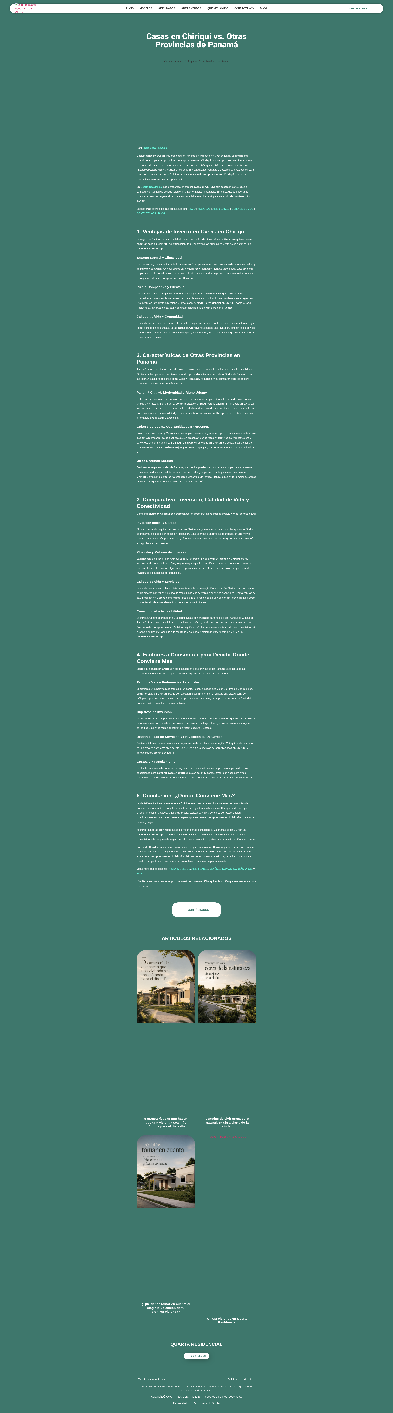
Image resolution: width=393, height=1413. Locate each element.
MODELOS (204, 208)
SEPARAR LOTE (358, 8)
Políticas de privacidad (241, 1379)
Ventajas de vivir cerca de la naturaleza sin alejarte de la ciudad (227, 1122)
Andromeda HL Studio (155, 147)
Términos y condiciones (152, 1379)
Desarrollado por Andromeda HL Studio (196, 1403)
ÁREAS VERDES (191, 8)
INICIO (130, 8)
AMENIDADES (166, 8)
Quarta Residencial (151, 186)
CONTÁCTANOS (244, 8)
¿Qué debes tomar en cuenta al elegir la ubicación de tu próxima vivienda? (166, 1307)
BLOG (263, 8)
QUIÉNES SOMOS (217, 8)
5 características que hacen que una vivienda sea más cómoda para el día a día (165, 1122)
